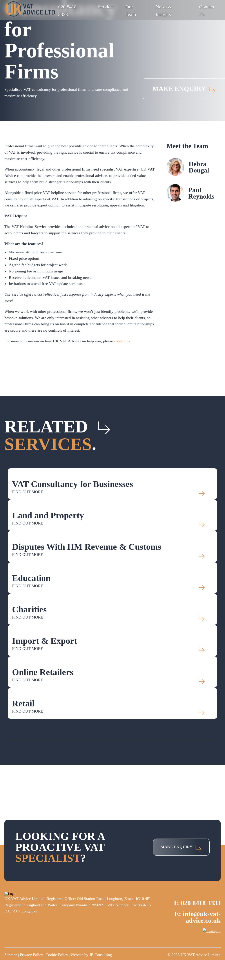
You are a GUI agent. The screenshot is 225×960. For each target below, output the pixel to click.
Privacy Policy (31, 955)
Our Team (130, 10)
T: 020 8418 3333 (197, 903)
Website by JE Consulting (91, 955)
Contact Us (206, 10)
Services (106, 6)
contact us (122, 341)
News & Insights (164, 10)
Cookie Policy (56, 955)
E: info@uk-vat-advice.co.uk (197, 917)
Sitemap (10, 955)
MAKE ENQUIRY (179, 88)
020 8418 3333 (67, 10)
